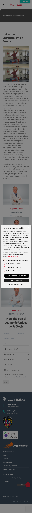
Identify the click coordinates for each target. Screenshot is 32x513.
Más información (13, 256)
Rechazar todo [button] (16, 280)
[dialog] (16, 256)
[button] (16, 284)
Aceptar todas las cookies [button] (17, 276)
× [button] (28, 227)
